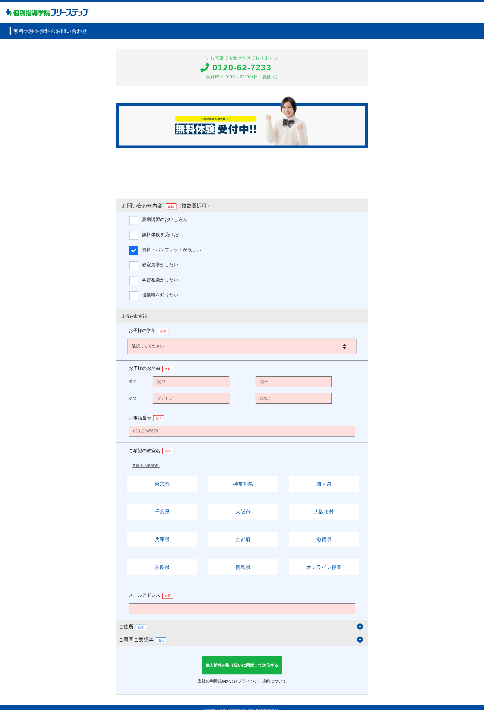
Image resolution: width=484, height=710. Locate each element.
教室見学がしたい (160, 264)
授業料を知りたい (160, 294)
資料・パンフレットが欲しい (171, 249)
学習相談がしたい (160, 279)
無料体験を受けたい (162, 234)
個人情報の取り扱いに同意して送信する (242, 665)
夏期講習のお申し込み (164, 219)
